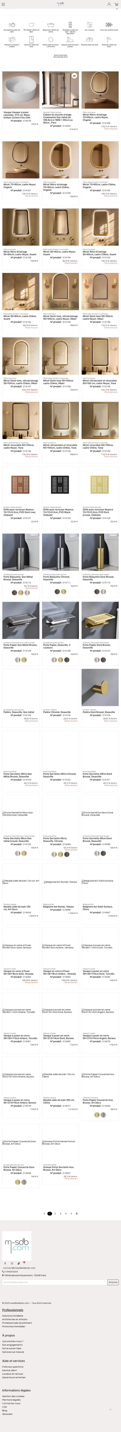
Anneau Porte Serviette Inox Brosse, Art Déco (58, 1168)
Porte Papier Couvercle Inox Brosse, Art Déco (98, 1101)
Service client (9, 1370)
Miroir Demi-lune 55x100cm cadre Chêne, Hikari (58, 382)
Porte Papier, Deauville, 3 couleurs (56, 646)
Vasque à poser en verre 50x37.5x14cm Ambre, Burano (20, 1101)
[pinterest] (24, 1263)
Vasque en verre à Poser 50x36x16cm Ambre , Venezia (59, 972)
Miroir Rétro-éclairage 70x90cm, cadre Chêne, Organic (56, 187)
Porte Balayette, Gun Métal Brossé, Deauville (18, 578)
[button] (74, 76)
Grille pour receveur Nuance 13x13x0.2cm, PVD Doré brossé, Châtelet (98, 512)
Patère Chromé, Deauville (57, 712)
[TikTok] (18, 1263)
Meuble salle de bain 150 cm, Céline (59, 1101)
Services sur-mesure (13, 1352)
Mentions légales (11, 1400)
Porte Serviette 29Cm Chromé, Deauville (59, 775)
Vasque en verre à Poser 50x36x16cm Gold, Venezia (18, 972)
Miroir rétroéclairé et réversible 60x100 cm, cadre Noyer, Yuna (100, 382)
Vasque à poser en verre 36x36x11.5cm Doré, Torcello (98, 972)
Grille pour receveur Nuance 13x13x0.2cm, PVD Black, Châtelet (58, 512)
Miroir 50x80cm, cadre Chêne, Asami (20, 317)
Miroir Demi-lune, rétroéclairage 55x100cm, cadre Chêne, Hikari (21, 382)
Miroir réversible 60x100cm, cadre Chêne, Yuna (98, 446)
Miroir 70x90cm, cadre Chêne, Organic (99, 185)
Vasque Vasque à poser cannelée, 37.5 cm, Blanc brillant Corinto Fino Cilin (17, 115)
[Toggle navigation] (3, 4)
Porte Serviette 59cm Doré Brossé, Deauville (97, 839)
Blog (4, 1410)
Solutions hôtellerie (12, 1316)
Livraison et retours (12, 1374)
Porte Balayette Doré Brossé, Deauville (98, 578)
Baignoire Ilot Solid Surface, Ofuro (98, 908)
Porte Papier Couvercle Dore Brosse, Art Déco (19, 1168)
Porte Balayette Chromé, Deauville (56, 578)
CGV (4, 1407)
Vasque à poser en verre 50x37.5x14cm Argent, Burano (99, 1037)
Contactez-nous (11, 1403)
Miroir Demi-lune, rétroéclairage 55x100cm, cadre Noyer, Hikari (60, 317)
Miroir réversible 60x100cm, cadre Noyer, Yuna (19, 446)
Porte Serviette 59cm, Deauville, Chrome (55, 839)
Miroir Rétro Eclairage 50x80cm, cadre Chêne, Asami (99, 253)
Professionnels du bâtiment (17, 1323)
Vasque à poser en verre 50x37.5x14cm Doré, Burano (58, 1037)
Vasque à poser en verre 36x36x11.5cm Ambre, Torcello (20, 1037)
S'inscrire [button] (113, 1282)
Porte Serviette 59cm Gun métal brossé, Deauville (18, 839)
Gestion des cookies (13, 1396)
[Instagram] (12, 1263)
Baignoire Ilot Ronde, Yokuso (58, 906)
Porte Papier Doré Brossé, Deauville (97, 646)
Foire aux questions (12, 1367)
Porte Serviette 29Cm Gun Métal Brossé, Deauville (18, 775)
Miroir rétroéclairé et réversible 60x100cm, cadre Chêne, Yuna (60, 446)
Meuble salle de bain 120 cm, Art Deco (17, 908)
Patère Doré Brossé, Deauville (99, 712)
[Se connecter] (109, 4)
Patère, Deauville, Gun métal (19, 712)
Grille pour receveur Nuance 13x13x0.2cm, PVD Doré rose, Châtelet (20, 512)
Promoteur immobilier (13, 1326)
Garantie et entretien (14, 1377)
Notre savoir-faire (11, 1348)
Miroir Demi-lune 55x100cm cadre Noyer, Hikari (98, 317)
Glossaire (7, 1414)
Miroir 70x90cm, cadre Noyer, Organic (20, 185)
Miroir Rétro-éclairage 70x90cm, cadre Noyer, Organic (95, 117)
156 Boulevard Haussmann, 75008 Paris (25, 1275)
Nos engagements (12, 1345)
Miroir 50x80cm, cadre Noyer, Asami (59, 253)
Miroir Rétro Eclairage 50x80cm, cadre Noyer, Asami (20, 253)
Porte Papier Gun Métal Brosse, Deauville (20, 646)
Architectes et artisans (14, 1319)
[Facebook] (5, 1263)
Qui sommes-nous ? (12, 1341)
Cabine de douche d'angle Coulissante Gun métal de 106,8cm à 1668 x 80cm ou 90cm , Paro (58, 118)
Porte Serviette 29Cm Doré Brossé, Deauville (97, 775)
